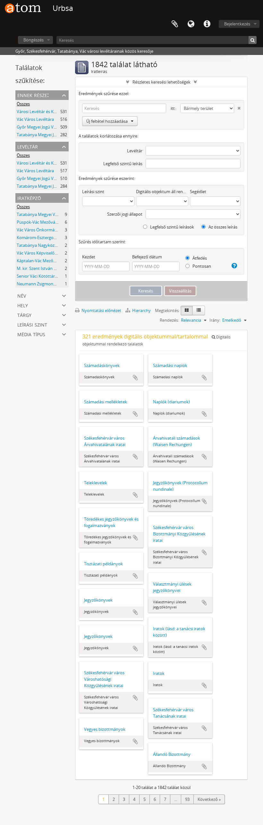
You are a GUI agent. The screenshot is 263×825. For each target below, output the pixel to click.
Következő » (209, 799)
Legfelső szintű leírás (122, 163)
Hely (22, 304)
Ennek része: (33, 94)
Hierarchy (141, 310)
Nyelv (191, 24)
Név (21, 295)
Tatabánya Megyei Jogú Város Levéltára (54, 135)
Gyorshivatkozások (207, 24)
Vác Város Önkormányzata (42, 230)
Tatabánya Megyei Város (40, 214)
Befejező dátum (147, 257)
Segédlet (198, 191)
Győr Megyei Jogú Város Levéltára (49, 127)
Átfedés (199, 258)
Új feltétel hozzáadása (107, 121)
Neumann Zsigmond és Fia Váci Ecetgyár (55, 284)
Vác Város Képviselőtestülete (44, 253)
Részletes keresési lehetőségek (161, 82)
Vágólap (175, 24)
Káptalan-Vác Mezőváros (40, 261)
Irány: (214, 320)
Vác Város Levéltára (35, 119)
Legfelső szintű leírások (171, 227)
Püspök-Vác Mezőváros (39, 222)
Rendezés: (169, 320)
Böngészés (33, 40)
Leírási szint (32, 324)
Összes (23, 104)
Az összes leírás (222, 227)
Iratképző (29, 197)
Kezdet (88, 257)
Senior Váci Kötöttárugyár (41, 276)
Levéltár (27, 146)
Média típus (31, 333)
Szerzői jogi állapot (124, 214)
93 (187, 799)
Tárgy (24, 314)
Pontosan (201, 266)
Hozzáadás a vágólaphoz (135, 377)
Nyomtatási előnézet (101, 310)
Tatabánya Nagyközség (39, 245)
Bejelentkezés (237, 24)
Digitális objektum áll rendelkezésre (162, 191)
